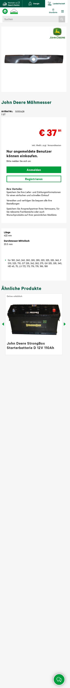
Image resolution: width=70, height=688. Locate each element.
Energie (36, 3)
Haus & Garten (14, 4)
